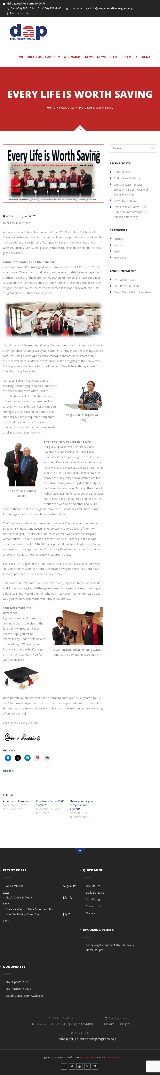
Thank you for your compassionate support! (81, 805)
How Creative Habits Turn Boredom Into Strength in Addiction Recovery (130, 212)
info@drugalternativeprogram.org (111, 8)
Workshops (72, 57)
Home (20, 57)
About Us (34, 57)
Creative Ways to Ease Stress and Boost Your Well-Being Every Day (131, 189)
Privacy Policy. (88, 1057)
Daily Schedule (95, 892)
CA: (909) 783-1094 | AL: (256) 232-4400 (35, 8)
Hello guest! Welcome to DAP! (25, 3)
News (89, 57)
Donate (148, 57)
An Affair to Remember (17, 801)
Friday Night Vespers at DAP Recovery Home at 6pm (110, 947)
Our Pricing (93, 899)
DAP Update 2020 (125, 280)
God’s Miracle (122, 172)
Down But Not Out (126, 201)
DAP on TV (52, 57)
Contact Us (129, 57)
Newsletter (107, 57)
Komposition (113, 1057)
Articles (118, 239)
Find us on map (19, 13)
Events (118, 245)
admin (10, 216)
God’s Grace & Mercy (127, 178)
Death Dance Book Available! (132, 292)
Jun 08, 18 (28, 216)
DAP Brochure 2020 (126, 286)
